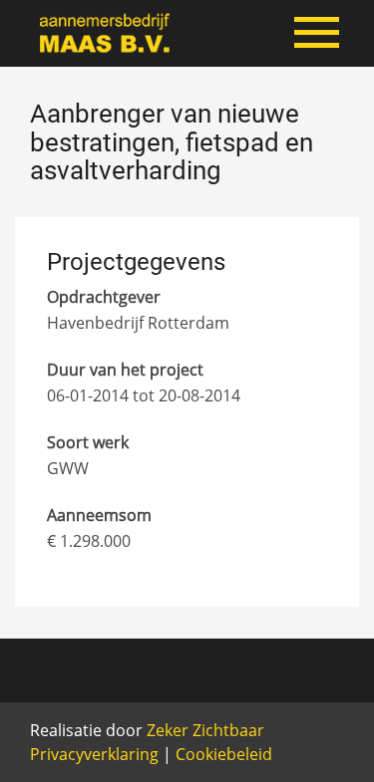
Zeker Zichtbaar (205, 730)
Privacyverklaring (94, 754)
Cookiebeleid (224, 754)
